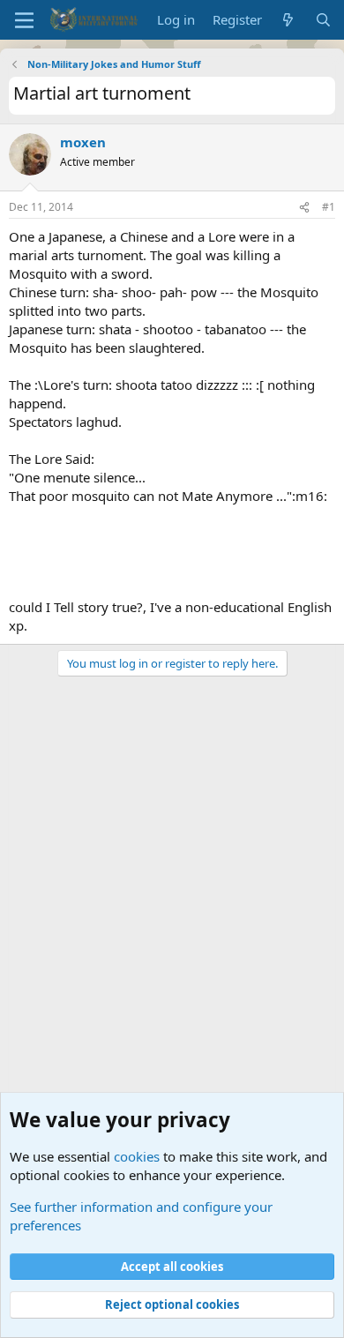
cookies (137, 1156)
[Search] (323, 20)
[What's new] (288, 20)
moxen (83, 142)
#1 (328, 206)
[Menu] (24, 20)
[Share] (304, 208)
